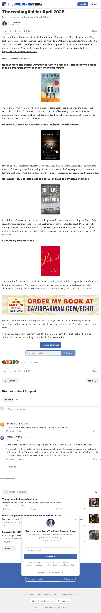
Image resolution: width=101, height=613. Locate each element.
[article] (50, 504)
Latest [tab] (12, 492)
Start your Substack (44, 601)
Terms (56, 594)
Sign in (93, 4)
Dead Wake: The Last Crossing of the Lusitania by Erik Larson (40, 124)
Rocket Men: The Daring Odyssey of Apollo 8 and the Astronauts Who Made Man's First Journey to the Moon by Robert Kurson (49, 66)
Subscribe (83, 4)
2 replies (12, 467)
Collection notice (68, 594)
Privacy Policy (70, 565)
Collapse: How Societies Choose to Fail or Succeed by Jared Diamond (45, 178)
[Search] (96, 491)
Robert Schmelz (13, 423)
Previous (12, 380)
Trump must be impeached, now (19, 499)
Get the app (63, 601)
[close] (76, 520)
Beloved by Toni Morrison (18, 240)
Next (90, 380)
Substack (37, 607)
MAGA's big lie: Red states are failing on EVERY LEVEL (31, 515)
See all (7, 548)
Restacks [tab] (19, 399)
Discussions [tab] (22, 492)
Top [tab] (5, 492)
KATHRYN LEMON (14, 437)
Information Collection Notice (49, 565)
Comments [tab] (8, 399)
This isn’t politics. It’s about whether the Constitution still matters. (31, 502)
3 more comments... (8, 478)
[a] (94, 535)
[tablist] (13, 399)
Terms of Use (63, 562)
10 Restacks (34, 362)
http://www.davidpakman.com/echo (19, 51)
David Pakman (14, 22)
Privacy (49, 594)
